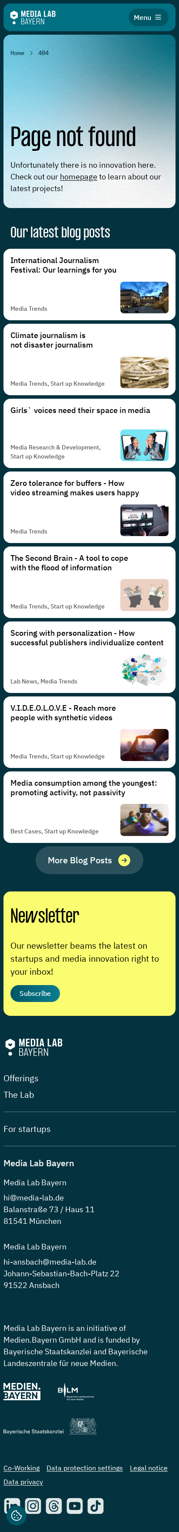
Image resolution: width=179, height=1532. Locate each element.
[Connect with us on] (33, 1506)
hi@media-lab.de (33, 1198)
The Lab (18, 1094)
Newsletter (44, 917)
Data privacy (23, 1481)
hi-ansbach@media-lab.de (49, 1262)
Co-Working (21, 1468)
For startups (27, 1129)
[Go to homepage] (33, 17)
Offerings (21, 1078)
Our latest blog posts (60, 233)
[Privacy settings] (17, 1515)
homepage (78, 177)
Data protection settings (84, 1468)
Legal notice (149, 1468)
